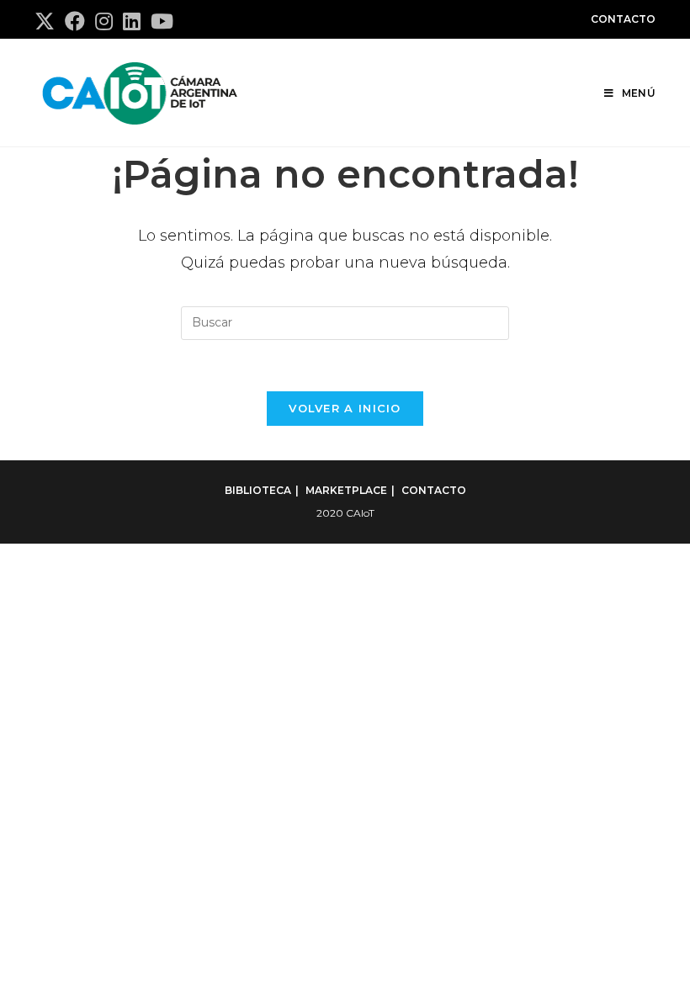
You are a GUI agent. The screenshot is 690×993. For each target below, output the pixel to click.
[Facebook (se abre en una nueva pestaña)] (75, 21)
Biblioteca (258, 490)
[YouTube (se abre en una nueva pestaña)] (162, 21)
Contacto (623, 19)
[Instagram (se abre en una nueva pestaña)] (104, 21)
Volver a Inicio (345, 408)
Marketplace (346, 490)
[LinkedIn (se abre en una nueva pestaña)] (132, 21)
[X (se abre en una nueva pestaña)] (47, 21)
